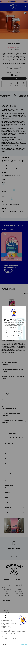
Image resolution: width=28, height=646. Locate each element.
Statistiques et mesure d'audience (9, 638)
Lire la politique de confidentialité (8, 633)
